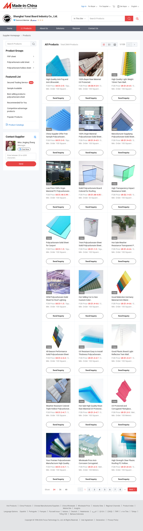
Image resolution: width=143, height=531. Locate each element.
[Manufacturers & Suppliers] (21, 5)
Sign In (83, 6)
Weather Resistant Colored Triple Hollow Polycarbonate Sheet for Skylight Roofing (58, 408)
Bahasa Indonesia (77, 514)
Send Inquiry (58, 98)
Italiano (65, 511)
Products (27, 28)
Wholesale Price (84, 506)
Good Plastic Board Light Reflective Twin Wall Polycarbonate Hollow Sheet (124, 354)
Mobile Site (67, 508)
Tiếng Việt (63, 514)
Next (131, 489)
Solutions (60, 28)
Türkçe (133, 511)
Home (9, 28)
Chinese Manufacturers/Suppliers (46, 506)
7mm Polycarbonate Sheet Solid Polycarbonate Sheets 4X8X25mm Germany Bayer (91, 245)
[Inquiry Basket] (114, 6)
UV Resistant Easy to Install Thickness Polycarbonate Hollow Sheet (91, 354)
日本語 (109, 511)
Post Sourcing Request (137, 18)
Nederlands (84, 511)
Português (33, 511)
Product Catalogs (16, 125)
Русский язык (54, 511)
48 (66, 489)
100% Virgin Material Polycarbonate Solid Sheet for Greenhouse (90, 136)
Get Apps (123, 6)
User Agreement (87, 520)
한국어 (101, 511)
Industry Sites (98, 506)
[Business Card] (35, 137)
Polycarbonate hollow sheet (19, 67)
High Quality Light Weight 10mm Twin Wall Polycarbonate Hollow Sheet (124, 82)
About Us (44, 28)
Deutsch (74, 511)
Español (23, 511)
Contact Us (93, 28)
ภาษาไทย (124, 511)
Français (43, 511)
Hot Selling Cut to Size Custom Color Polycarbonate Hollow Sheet (91, 300)
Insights (77, 508)
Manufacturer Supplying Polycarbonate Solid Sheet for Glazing (123, 136)
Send (21, 163)
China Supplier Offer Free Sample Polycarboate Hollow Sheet (57, 136)
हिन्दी (116, 511)
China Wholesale (68, 506)
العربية (94, 511)
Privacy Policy (113, 520)
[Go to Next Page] (134, 44)
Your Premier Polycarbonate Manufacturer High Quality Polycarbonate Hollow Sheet (58, 463)
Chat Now (25, 149)
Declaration (100, 520)
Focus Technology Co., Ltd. (53, 520)
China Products (25, 506)
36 (60, 489)
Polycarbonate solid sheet (18, 62)
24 (54, 489)
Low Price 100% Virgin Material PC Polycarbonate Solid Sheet (57, 191)
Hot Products (12, 506)
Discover (76, 28)
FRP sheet (11, 56)
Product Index (128, 506)
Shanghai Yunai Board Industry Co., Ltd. (35, 16)
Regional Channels (113, 506)
